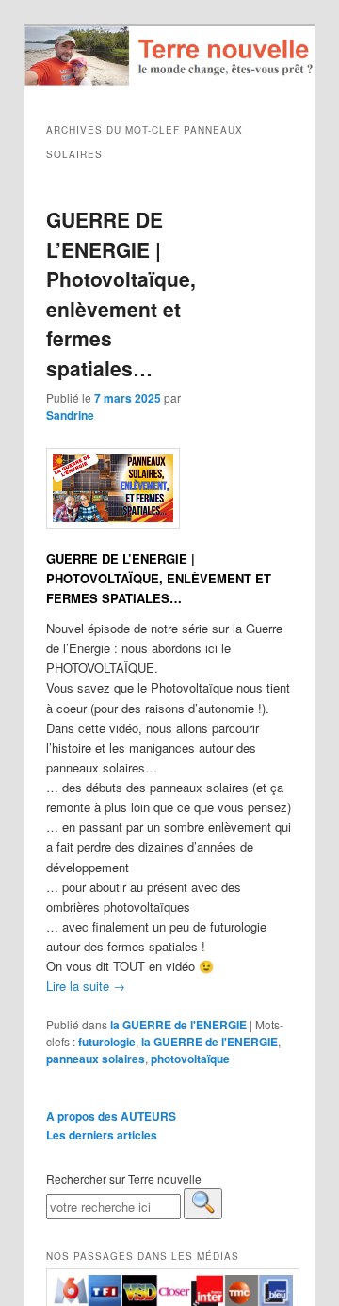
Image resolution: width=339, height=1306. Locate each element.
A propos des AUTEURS (111, 1115)
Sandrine (70, 414)
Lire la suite (85, 986)
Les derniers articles (101, 1134)
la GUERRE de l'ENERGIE (178, 1024)
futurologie (107, 1041)
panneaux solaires (95, 1058)
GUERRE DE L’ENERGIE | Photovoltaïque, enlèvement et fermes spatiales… (121, 293)
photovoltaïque (190, 1058)
